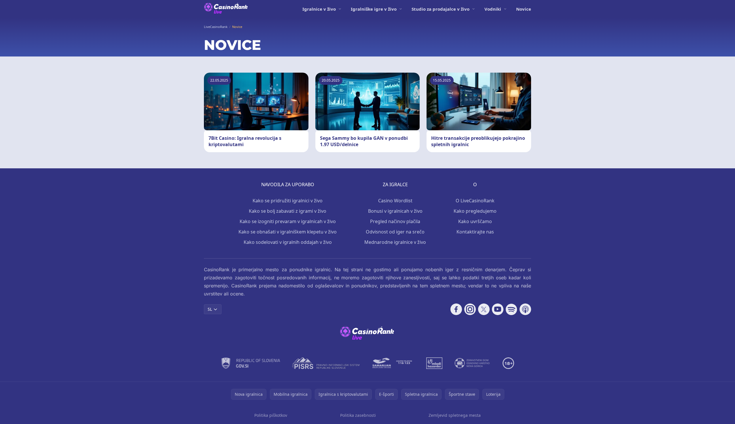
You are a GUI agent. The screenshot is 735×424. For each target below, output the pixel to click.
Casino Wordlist (395, 200)
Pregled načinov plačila (395, 221)
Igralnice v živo (319, 9)
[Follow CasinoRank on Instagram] (470, 309)
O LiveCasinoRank (475, 200)
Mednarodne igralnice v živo (395, 242)
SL (210, 309)
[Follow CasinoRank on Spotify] (511, 309)
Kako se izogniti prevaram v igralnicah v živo (288, 221)
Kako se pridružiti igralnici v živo (288, 200)
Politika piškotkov (270, 415)
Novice (523, 9)
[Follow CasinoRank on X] (484, 309)
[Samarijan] (393, 363)
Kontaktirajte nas (475, 232)
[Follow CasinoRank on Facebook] (456, 309)
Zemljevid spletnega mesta (455, 415)
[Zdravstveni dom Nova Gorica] (472, 363)
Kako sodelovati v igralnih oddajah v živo (288, 242)
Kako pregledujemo (475, 211)
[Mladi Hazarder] (434, 363)
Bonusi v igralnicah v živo (395, 211)
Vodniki (492, 9)
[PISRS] (325, 363)
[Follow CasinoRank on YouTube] (497, 309)
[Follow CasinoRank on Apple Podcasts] (525, 309)
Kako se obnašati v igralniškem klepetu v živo (287, 232)
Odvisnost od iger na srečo (395, 232)
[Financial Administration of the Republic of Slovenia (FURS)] (251, 363)
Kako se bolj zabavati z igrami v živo (287, 211)
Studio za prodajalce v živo (440, 9)
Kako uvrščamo (475, 221)
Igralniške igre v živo (374, 9)
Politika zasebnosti (358, 415)
